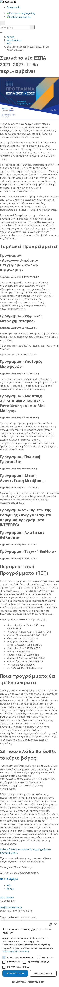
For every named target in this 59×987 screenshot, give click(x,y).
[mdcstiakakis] (29, 1)
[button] (29, 981)
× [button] (55, 924)
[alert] (29, 954)
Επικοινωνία (14, 7)
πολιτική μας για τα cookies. (15, 951)
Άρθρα (10, 888)
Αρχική (10, 36)
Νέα (9, 43)
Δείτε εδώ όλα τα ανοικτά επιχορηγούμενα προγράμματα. (25, 851)
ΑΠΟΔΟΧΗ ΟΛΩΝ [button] (15, 973)
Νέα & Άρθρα (14, 40)
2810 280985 (7, 897)
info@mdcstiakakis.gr (11, 907)
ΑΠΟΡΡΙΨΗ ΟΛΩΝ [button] (43, 973)
